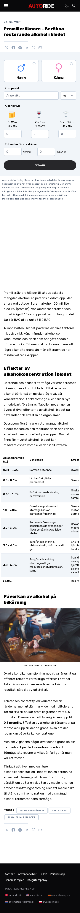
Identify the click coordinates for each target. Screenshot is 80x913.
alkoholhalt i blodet (21, 817)
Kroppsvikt (12, 88)
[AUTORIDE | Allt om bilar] (41, 6)
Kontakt (10, 874)
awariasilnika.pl (51, 902)
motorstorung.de (60, 895)
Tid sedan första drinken (21, 144)
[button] (6, 5)
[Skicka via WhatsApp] (33, 48)
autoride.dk (15, 895)
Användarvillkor (27, 874)
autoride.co (36, 895)
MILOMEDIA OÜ (27, 888)
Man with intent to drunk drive (40, 665)
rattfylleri (59, 810)
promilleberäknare (32, 810)
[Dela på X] (7, 48)
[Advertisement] (40, 248)
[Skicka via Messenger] (20, 48)
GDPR (43, 874)
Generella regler (14, 880)
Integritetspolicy (37, 880)
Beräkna (40, 165)
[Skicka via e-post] (40, 48)
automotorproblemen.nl (21, 902)
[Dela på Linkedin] (27, 48)
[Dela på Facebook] (13, 48)
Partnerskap (57, 874)
